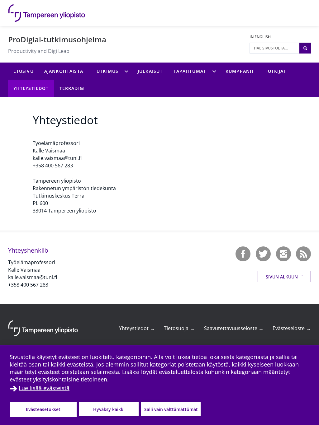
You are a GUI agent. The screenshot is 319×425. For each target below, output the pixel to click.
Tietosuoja (179, 328)
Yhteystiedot (137, 328)
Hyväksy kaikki (109, 409)
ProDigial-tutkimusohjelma (57, 39)
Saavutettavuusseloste (234, 328)
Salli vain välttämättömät (171, 409)
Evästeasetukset (43, 409)
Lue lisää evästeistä (44, 388)
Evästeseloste (292, 328)
